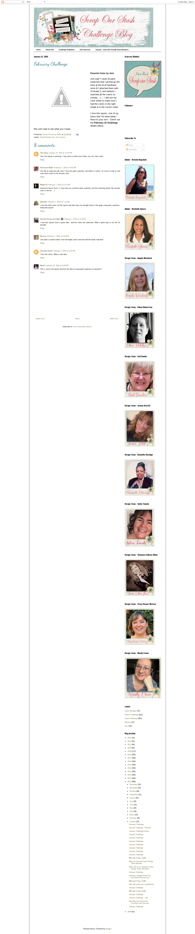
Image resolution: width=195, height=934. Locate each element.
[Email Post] (77, 134)
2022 (129, 741)
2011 (129, 778)
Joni (57, 137)
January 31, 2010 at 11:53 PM (60, 153)
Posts (130, 145)
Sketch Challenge (131, 715)
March (132, 815)
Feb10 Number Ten (47, 137)
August (133, 798)
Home (38, 50)
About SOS (50, 50)
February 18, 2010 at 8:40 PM (57, 265)
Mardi (42, 265)
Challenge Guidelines (67, 50)
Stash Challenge (131, 718)
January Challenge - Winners (140, 828)
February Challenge (136, 824)
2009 (129, 912)
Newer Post (40, 319)
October (133, 791)
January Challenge (136, 834)
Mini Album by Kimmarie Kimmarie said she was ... (140, 902)
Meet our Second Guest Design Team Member (141, 862)
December (134, 784)
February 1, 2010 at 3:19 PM (75, 219)
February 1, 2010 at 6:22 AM (59, 185)
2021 (129, 745)
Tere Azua (44, 153)
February (133, 818)
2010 (129, 782)
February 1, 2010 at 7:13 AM (59, 202)
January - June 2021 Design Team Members (112, 50)
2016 (129, 761)
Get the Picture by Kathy (50, 219)
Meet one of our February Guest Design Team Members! (141, 868)
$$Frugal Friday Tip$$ (137, 858)
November (134, 788)
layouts (62, 137)
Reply (42, 160)
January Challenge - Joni (138, 898)
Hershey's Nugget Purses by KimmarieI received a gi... (140, 877)
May (131, 808)
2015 (129, 765)
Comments (132, 150)
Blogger (108, 929)
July (131, 801)
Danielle (43, 202)
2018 (129, 755)
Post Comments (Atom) (82, 327)
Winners (128, 722)
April (132, 811)
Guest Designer (131, 711)
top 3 (127, 726)
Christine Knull (46, 251)
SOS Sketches (85, 50)
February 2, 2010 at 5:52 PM (64, 251)
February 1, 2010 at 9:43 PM (58, 236)
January (133, 821)
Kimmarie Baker (46, 168)
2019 (129, 751)
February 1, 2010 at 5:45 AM (65, 168)
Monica (43, 236)
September (134, 795)
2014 (129, 768)
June (132, 805)
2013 (129, 771)
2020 (129, 748)
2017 (129, 758)
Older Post (114, 319)
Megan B (43, 185)
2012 (129, 775)
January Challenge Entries (139, 831)
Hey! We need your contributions (141, 884)
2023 (129, 738)
